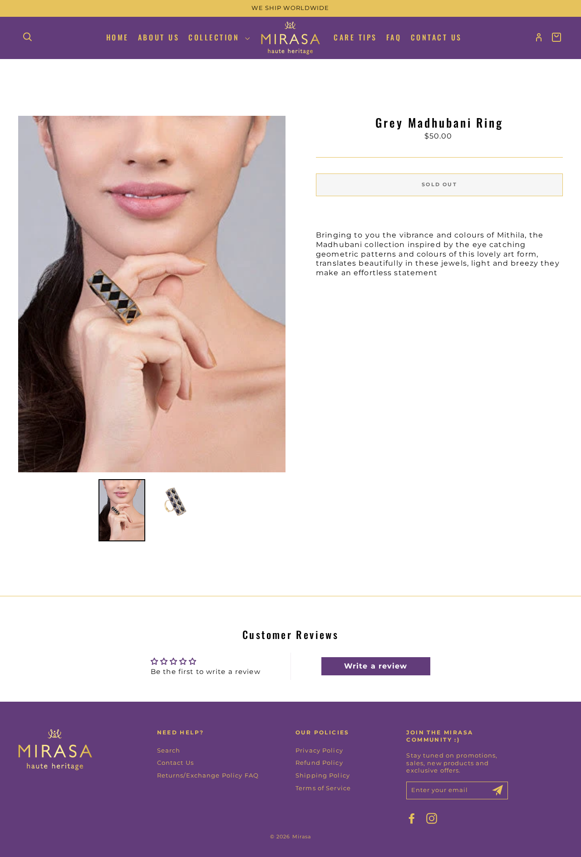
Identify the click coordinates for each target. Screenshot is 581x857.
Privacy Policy (319, 750)
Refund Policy (319, 762)
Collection (215, 37)
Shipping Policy (322, 775)
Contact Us (436, 37)
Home (117, 37)
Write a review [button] (376, 666)
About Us (158, 37)
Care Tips (355, 37)
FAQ (394, 37)
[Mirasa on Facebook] (411, 818)
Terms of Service (323, 788)
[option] (290, 8)
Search (169, 750)
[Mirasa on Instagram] (431, 818)
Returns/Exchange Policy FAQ (208, 775)
